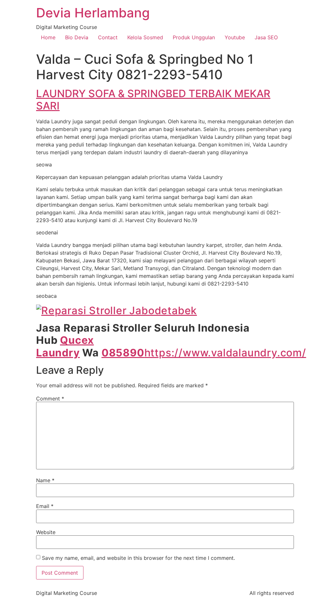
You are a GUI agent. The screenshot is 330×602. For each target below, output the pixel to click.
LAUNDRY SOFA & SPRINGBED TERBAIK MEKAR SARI (153, 99)
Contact (108, 37)
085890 (123, 352)
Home (48, 37)
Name (45, 480)
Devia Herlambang (93, 13)
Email (44, 506)
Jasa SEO (266, 37)
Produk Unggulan (194, 37)
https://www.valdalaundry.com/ (225, 352)
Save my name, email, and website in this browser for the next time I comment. (138, 557)
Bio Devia (76, 37)
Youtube (235, 37)
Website (45, 532)
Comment (50, 398)
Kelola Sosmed (145, 37)
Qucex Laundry (65, 346)
